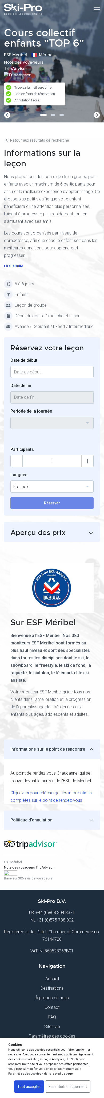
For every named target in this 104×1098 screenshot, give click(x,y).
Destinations (52, 988)
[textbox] (52, 419)
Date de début (23, 360)
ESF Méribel (13, 862)
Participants (22, 449)
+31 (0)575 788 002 (55, 920)
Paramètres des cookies (52, 1036)
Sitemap (52, 1026)
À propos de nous (52, 997)
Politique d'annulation (31, 820)
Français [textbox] (21, 486)
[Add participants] (87, 461)
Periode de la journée (31, 411)
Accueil (52, 978)
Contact (52, 1007)
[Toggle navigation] (97, 9)
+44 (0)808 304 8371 (55, 912)
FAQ (52, 1016)
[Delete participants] (16, 461)
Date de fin (20, 385)
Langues (18, 474)
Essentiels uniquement (68, 1086)
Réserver (52, 503)
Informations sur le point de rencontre (47, 749)
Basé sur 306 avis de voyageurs (28, 878)
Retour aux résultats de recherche (39, 140)
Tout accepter (29, 1086)
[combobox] (52, 423)
